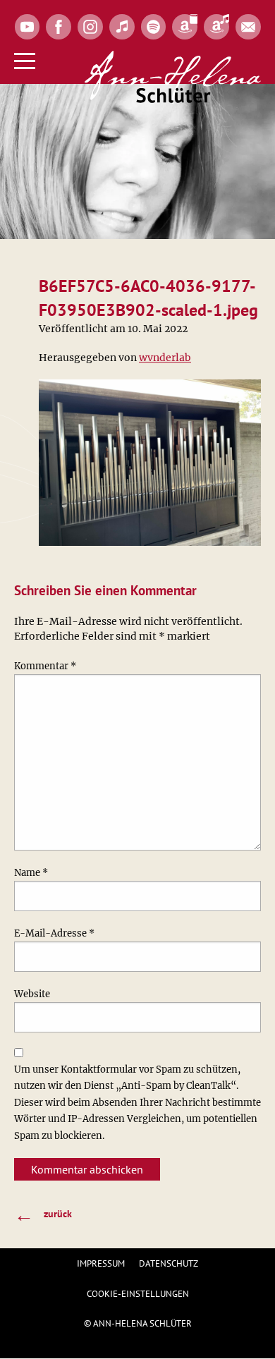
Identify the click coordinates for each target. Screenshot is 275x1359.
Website (32, 994)
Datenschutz (168, 1263)
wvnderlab (165, 357)
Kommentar (45, 666)
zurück (43, 1214)
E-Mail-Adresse (54, 933)
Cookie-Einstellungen (138, 1294)
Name (31, 873)
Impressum (101, 1263)
